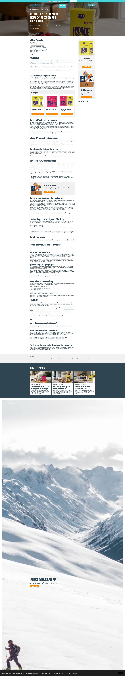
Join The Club (50, 191)
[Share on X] (85, 101)
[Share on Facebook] (83, 101)
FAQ (32, 54)
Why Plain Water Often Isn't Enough (37, 46)
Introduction (33, 42)
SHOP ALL (34, 586)
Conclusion (33, 53)
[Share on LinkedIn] (87, 101)
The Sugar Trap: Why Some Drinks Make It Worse (39, 47)
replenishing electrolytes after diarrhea (63, 334)
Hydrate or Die (67, 304)
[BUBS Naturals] (62, 6)
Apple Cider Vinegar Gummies (59, 270)
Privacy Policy (55, 673)
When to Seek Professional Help (36, 51)
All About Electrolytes (35, 9)
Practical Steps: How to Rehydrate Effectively (39, 49)
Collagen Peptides (34, 259)
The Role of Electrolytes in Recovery (37, 45)
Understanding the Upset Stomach (37, 43)
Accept (120, 673)
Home (30, 9)
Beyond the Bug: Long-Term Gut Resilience (38, 50)
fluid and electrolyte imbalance (58, 88)
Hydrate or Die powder (57, 172)
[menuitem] (32, 4)
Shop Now (37, 114)
